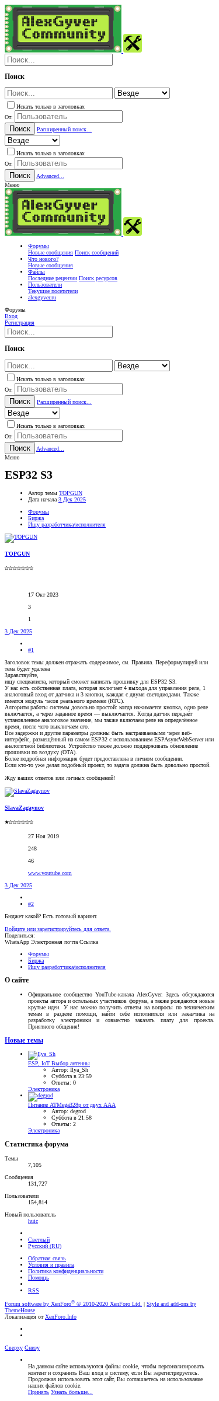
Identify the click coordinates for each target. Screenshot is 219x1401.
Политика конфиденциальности (65, 1271)
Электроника (44, 1089)
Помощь (38, 1277)
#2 (31, 904)
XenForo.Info (61, 1316)
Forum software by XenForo (73, 1304)
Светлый (39, 1239)
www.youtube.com (50, 873)
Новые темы (24, 1040)
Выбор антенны (59, 1063)
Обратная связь (47, 1258)
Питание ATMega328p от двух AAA (72, 1105)
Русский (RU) (44, 1246)
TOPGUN (70, 493)
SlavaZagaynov (24, 807)
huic (33, 1221)
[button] (12, 185)
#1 (31, 650)
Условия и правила (51, 1264)
